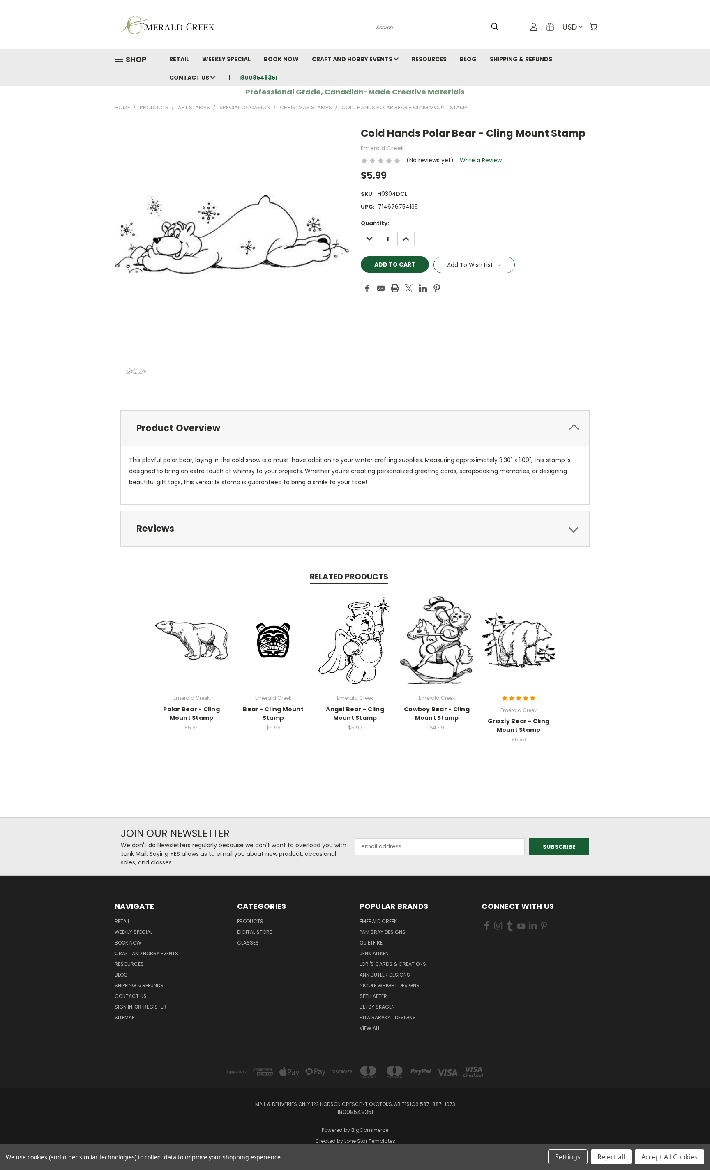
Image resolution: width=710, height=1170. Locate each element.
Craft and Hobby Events (353, 59)
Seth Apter (373, 996)
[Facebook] (367, 288)
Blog (468, 59)
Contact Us (189, 78)
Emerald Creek (378, 921)
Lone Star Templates (369, 1141)
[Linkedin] (423, 288)
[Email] (381, 288)
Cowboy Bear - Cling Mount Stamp (437, 713)
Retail (179, 59)
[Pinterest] (437, 288)
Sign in (124, 1006)
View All (370, 1028)
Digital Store (254, 932)
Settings (568, 1156)
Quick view (191, 631)
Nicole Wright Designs (390, 985)
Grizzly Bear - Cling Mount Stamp (518, 725)
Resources (429, 59)
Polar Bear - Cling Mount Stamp (191, 713)
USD (569, 27)
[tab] (355, 428)
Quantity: (375, 223)
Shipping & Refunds (521, 59)
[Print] (395, 288)
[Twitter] (409, 288)
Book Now (281, 59)
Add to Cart (192, 646)
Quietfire (371, 942)
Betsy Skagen (377, 1006)
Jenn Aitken (374, 953)
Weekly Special (226, 59)
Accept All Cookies (669, 1156)
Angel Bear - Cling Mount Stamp (355, 713)
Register (154, 1006)
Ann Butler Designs (385, 974)
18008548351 (258, 78)
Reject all (611, 1156)
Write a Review (481, 160)
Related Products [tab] (349, 576)
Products (250, 921)
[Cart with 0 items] (593, 27)
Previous (688, 1144)
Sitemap (124, 1017)
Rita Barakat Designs (388, 1017)
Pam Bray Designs (383, 932)
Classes (248, 942)
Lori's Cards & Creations (393, 964)
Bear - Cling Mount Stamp (273, 713)
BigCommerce (369, 1129)
